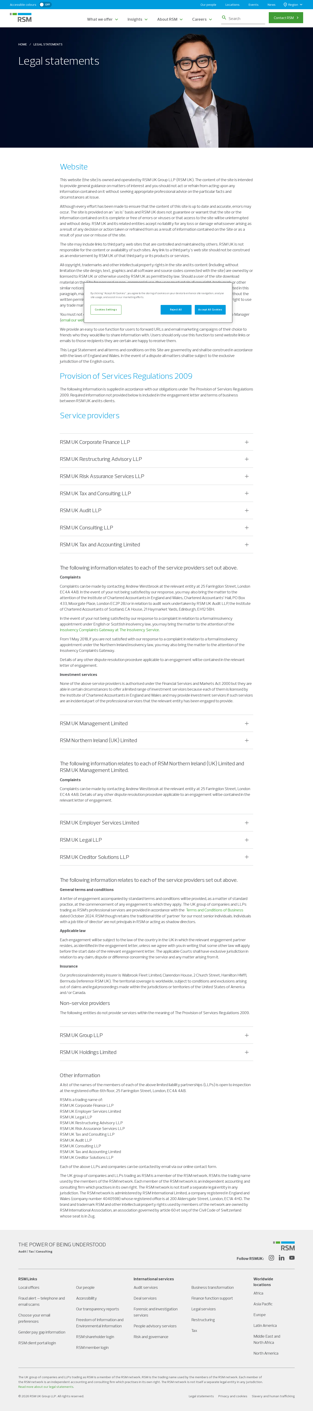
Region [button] (293, 5)
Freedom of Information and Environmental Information (100, 1322)
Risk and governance (151, 1336)
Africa (258, 1293)
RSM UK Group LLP (81, 1035)
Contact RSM (284, 17)
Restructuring (203, 1319)
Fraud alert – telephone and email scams (41, 1301)
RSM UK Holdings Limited (88, 1052)
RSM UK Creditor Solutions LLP (94, 856)
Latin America (265, 1325)
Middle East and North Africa (266, 1339)
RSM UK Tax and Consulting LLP (95, 493)
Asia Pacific (262, 1303)
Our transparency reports (97, 1308)
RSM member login (92, 1347)
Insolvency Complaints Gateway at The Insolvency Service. (110, 629)
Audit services (146, 1287)
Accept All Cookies (210, 309)
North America (265, 1353)
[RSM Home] (20, 17)
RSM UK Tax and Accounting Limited (100, 544)
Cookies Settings (106, 309)
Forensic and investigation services (156, 1312)
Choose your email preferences (34, 1318)
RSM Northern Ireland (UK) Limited (98, 740)
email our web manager (81, 320)
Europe (259, 1314)
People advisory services (155, 1325)
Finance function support (212, 1298)
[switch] (45, 4)
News (271, 5)
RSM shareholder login (95, 1336)
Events (253, 5)
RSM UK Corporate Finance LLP (95, 441)
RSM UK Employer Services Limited (99, 822)
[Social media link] (284, 1246)
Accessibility (86, 1298)
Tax (194, 1330)
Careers (199, 19)
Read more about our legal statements (45, 1387)
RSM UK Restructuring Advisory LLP (101, 458)
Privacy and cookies (232, 1396)
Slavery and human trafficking (273, 1396)
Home (22, 44)
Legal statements (201, 1396)
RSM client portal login (37, 1342)
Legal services (203, 1308)
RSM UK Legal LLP (81, 839)
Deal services (145, 1298)
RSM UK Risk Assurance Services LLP (102, 476)
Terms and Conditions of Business (214, 910)
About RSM (167, 19)
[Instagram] (271, 1258)
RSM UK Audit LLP (81, 510)
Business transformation (212, 1287)
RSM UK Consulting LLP (86, 527)
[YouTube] (292, 1258)
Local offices (28, 1287)
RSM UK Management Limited (94, 723)
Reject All (176, 309)
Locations (232, 5)
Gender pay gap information (41, 1332)
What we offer (100, 19)
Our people (208, 5)
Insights (135, 19)
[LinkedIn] (281, 1258)
